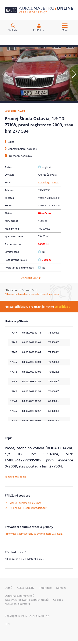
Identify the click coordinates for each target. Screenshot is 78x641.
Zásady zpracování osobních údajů (27, 599)
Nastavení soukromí (17, 603)
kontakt (61, 587)
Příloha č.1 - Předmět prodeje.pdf (27, 507)
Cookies (58, 599)
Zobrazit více (30, 278)
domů (8, 587)
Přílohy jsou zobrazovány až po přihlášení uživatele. (33, 533)
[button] (73, 74)
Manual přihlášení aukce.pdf (25, 503)
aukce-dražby (25, 587)
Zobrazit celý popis (15, 477)
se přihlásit (62, 306)
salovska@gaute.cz (48, 182)
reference (45, 587)
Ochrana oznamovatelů (19, 595)
